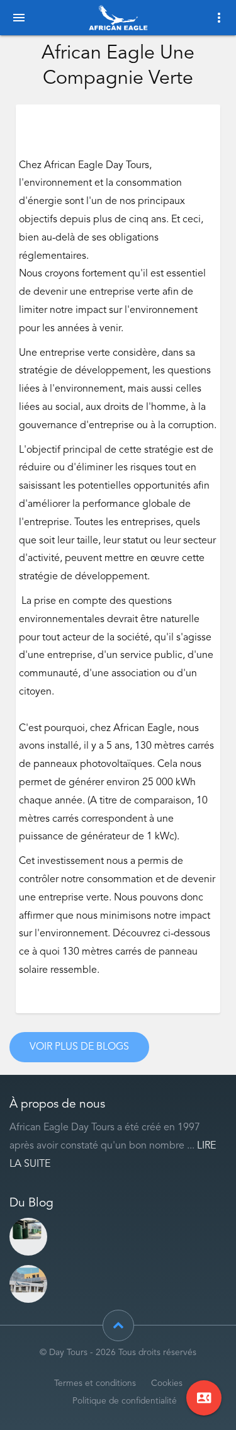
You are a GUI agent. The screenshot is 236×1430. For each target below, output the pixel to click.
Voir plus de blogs (79, 1047)
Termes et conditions (95, 1384)
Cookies (167, 1384)
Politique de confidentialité (124, 1401)
